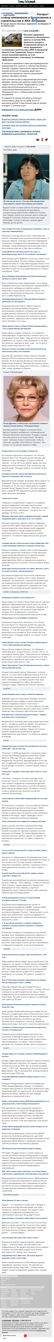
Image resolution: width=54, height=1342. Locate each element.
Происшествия (36, 1290)
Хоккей (3, 1303)
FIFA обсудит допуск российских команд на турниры (21, 1148)
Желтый (14, 1294)
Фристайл (14, 1305)
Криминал (24, 1292)
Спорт (6, 1048)
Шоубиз (6, 689)
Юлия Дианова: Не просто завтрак (15, 1200)
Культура (4, 1294)
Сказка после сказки (9, 498)
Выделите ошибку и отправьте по (20, 146)
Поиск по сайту (6, 9)
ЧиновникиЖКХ (21, 13)
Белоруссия (26, 1303)
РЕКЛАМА (15, 1320)
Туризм (6, 949)
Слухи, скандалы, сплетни (15, 592)
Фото (3, 1282)
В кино (13, 1290)
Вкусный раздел (10, 1195)
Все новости (5, 1278)
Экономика (5, 1292)
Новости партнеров (8, 1284)
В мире (3, 1280)
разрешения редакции (9, 1326)
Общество (24, 1290)
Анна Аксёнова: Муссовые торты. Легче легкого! (20, 1238)
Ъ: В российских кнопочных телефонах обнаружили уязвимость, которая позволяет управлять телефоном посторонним (22, 925)
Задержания (9, 15)
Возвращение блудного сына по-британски (18, 597)
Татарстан (25, 1301)
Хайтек (6, 845)
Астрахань (8, 13)
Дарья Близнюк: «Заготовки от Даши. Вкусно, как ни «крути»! (25, 1218)
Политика (4, 1290)
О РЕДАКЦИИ (6, 1320)
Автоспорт (14, 1303)
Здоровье (14, 1296)
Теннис (3, 1305)
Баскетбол (14, 1301)
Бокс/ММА (4, 1307)
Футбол (3, 1301)
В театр (4, 1296)
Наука (6, 740)
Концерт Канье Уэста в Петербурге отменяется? (20, 451)
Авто (33, 1292)
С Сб (30, 31)
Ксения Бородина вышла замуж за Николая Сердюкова (23, 694)
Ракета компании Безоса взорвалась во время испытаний (23, 821)
